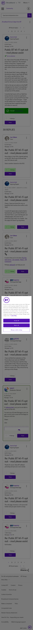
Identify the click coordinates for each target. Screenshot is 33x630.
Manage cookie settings (16, 329)
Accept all (16, 320)
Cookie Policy (13, 315)
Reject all (16, 325)
